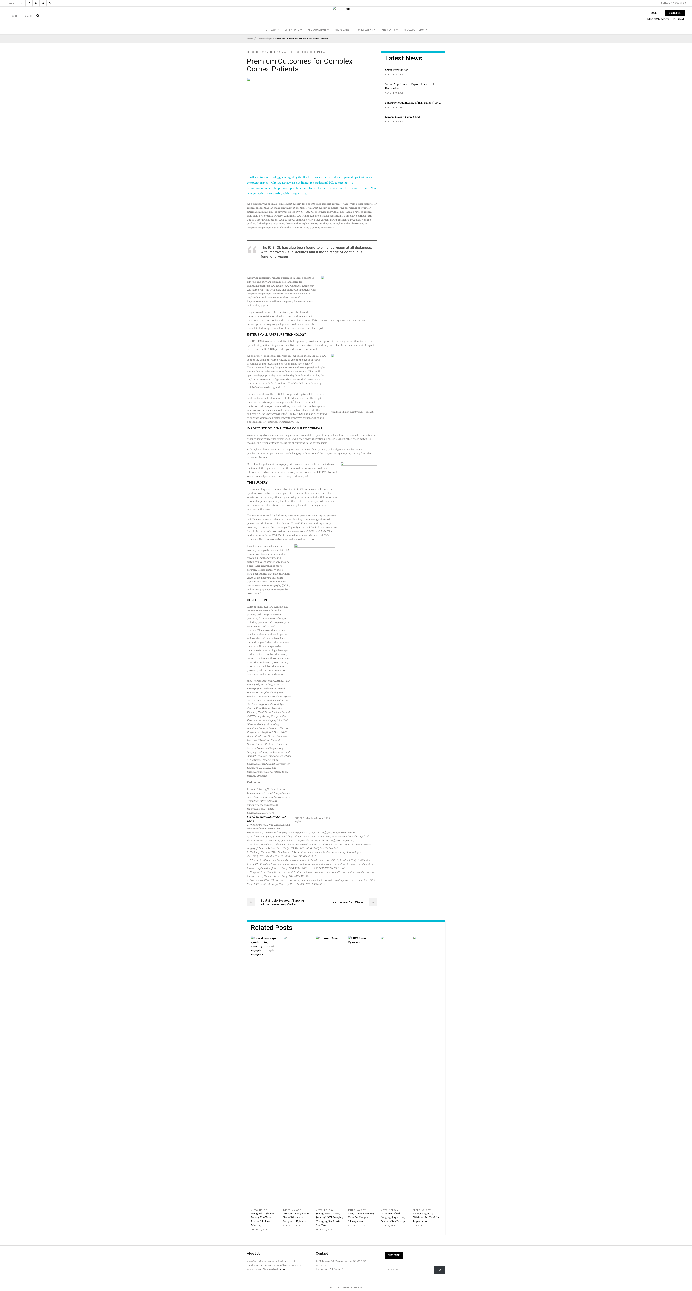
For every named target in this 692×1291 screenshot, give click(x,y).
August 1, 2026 (259, 1230)
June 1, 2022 (274, 52)
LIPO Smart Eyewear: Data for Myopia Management (361, 1217)
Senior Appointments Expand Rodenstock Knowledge (410, 86)
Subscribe (675, 13)
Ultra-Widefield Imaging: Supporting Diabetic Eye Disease (393, 1217)
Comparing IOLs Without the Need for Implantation (426, 1217)
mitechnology (264, 38)
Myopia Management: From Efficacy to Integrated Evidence (296, 1217)
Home (250, 38)
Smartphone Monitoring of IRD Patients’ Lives (413, 103)
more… (283, 1269)
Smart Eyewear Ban (396, 70)
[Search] (36, 16)
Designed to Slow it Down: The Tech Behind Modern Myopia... (262, 1219)
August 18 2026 (394, 74)
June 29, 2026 (388, 1226)
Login (654, 13)
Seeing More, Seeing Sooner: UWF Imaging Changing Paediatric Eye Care (329, 1219)
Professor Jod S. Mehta (310, 52)
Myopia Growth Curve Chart (402, 117)
